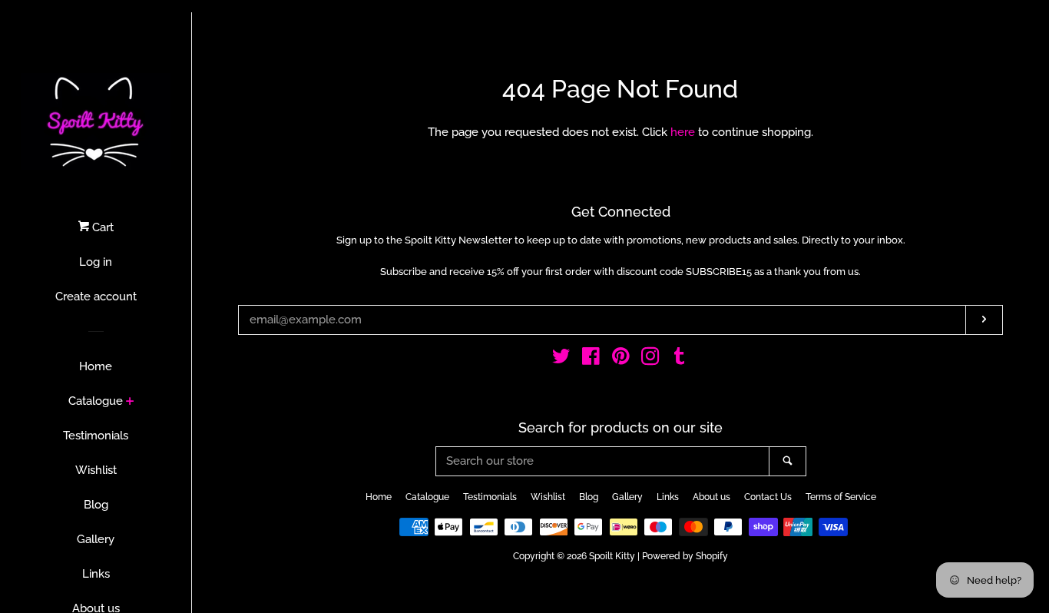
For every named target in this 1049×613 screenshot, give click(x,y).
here (682, 132)
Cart (101, 227)
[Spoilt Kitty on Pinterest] (620, 359)
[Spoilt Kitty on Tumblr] (679, 359)
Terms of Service (841, 497)
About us (711, 497)
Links (96, 574)
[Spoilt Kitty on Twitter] (561, 359)
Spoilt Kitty (612, 556)
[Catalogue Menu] (130, 403)
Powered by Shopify (685, 556)
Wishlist (96, 470)
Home (95, 366)
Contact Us (768, 497)
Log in (95, 262)
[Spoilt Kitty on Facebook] (591, 359)
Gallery (95, 539)
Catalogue (95, 401)
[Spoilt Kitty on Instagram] (650, 359)
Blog (96, 505)
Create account (96, 296)
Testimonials (95, 435)
